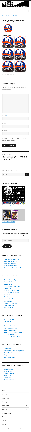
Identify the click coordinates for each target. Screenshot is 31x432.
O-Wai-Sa (7, 295)
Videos (4, 417)
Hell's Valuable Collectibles (12, 286)
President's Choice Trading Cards (14, 350)
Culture (4, 409)
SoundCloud (7, 377)
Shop (4, 390)
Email (4, 123)
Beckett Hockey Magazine (11, 280)
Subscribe (7, 246)
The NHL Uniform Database (12, 336)
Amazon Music (8, 369)
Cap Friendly (7, 321)
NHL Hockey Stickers (8, 221)
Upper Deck (7, 348)
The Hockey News (9, 334)
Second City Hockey (10, 330)
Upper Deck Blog (9, 305)
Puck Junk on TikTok (10, 263)
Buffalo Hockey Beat (10, 319)
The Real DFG (8, 301)
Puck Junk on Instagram (11, 261)
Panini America (8, 353)
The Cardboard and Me (10, 299)
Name (4, 115)
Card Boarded (8, 284)
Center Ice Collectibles (9, 206)
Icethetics (7, 324)
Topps (6, 355)
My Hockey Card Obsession (12, 290)
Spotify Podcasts (9, 380)
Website (5, 130)
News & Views (6, 413)
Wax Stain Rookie (9, 307)
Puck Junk (7, 297)
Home (4, 387)
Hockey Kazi (7, 288)
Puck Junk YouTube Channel (12, 268)
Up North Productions (10, 303)
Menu (26, 10)
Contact (4, 424)
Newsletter (5, 398)
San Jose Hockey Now (10, 328)
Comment (5, 93)
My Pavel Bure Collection (11, 292)
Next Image (14, 15)
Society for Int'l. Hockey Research (14, 332)
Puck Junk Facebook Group (12, 259)
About (4, 420)
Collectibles (5, 405)
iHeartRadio (7, 375)
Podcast (4, 394)
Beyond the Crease (9, 282)
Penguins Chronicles (10, 326)
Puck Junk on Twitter (10, 265)
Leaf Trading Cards (9, 357)
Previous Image (6, 15)
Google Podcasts (9, 373)
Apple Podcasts (8, 371)
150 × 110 (12, 74)
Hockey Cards (6, 402)
